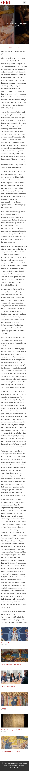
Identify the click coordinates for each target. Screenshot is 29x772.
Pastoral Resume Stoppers (8, 686)
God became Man (6, 643)
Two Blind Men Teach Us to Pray (10, 751)
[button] (24, 2)
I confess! (3, 708)
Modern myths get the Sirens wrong (11, 664)
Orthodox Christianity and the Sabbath (11, 730)
